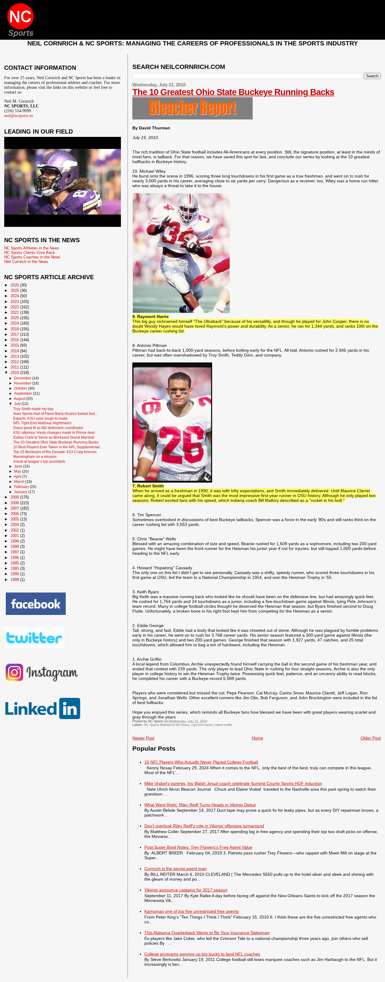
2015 (15, 345)
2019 (15, 323)
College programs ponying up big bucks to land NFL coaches (202, 954)
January (21, 492)
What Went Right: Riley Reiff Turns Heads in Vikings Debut (200, 804)
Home (257, 738)
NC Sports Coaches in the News (32, 257)
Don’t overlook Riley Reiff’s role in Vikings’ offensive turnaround (204, 825)
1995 (15, 563)
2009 (15, 497)
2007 (15, 508)
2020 (15, 318)
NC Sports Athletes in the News (166, 725)
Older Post (371, 738)
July (18, 404)
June (18, 466)
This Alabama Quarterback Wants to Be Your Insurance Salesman (207, 932)
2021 (15, 312)
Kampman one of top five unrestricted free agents (191, 911)
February (22, 487)
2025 (15, 290)
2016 (15, 340)
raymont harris (202, 725)
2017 (15, 334)
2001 (15, 535)
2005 (15, 519)
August (20, 399)
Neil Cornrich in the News (26, 261)
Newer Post (143, 738)
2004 (15, 524)
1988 (15, 579)
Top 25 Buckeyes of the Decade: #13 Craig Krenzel (55, 452)
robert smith (223, 725)
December (23, 378)
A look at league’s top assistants (39, 461)
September (23, 393)
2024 (15, 296)
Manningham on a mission (35, 457)
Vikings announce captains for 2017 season (185, 890)
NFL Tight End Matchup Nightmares (42, 423)
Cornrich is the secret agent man (175, 868)
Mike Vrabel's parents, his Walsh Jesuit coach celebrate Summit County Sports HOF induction (233, 783)
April (18, 476)
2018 (15, 329)
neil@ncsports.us (18, 115)
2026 (15, 285)
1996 (15, 557)
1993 (15, 568)
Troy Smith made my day (33, 409)
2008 (15, 503)
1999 (15, 541)
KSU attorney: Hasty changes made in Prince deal (54, 432)
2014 (15, 351)
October (21, 388)
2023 (15, 301)
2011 (15, 367)
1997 (15, 552)
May (18, 471)
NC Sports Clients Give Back (29, 252)
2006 (15, 513)
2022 (15, 307)
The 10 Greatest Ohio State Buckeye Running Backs (233, 92)
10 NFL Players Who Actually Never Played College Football (201, 762)
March (19, 482)
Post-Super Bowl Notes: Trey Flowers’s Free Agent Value (198, 847)
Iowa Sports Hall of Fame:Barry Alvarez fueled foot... (55, 413)
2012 (15, 362)
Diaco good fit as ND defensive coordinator (48, 428)
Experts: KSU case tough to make (40, 418)
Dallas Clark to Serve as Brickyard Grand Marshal (53, 437)
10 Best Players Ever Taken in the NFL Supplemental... (57, 447)
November (23, 383)
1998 (15, 546)
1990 (15, 574)
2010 (15, 372)
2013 (15, 356)
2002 (15, 530)
